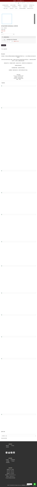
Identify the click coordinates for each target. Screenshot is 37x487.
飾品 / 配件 (6, 8)
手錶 (20, 6)
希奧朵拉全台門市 (30, 8)
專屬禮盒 (19, 5)
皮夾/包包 (11, 8)
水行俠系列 (25, 5)
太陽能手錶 (25, 6)
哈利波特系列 (14, 6)
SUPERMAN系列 (7, 6)
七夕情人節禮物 (13, 5)
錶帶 (16, 8)
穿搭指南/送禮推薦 (22, 8)
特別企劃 (30, 6)
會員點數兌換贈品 (5, 5)
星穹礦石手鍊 (31, 5)
